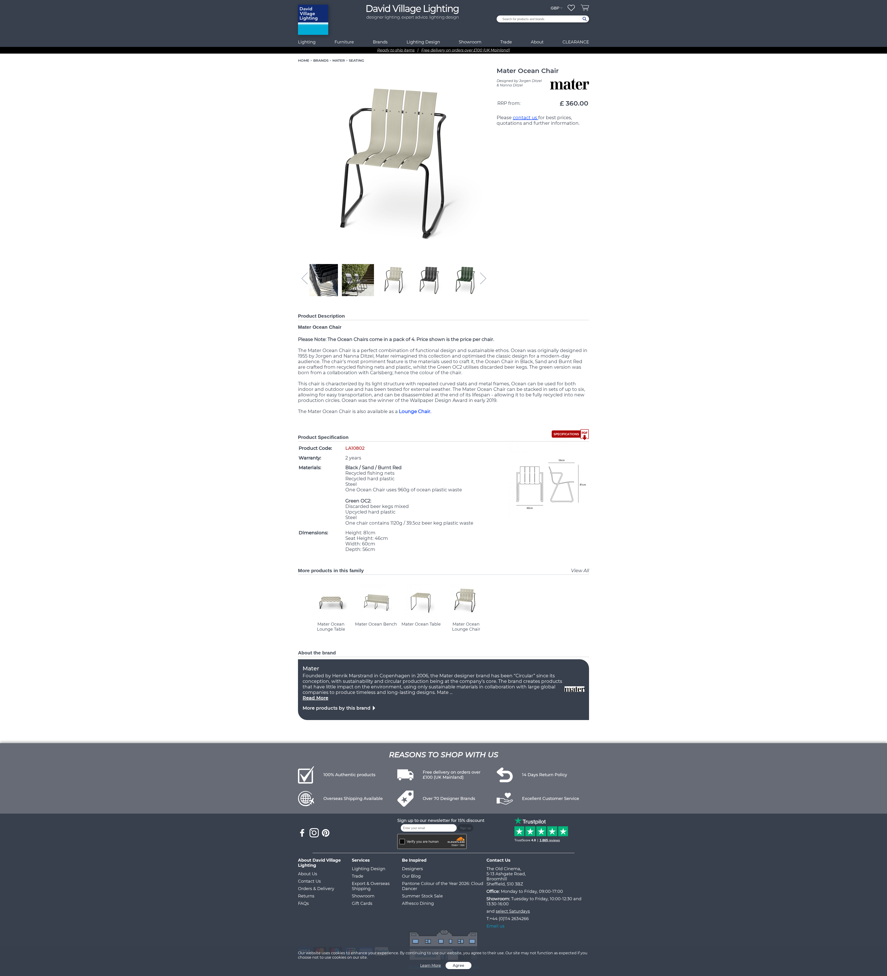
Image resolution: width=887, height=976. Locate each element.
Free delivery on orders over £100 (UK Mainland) (465, 50)
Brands (380, 42)
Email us (495, 926)
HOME (303, 60)
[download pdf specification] (570, 434)
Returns (306, 896)
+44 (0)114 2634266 (509, 918)
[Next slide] (483, 278)
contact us (525, 117)
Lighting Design (368, 868)
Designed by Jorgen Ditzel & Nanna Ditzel (519, 83)
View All (580, 570)
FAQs (303, 903)
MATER (338, 60)
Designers (412, 868)
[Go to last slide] (304, 278)
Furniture (344, 42)
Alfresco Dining (418, 903)
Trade (357, 876)
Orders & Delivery (316, 888)
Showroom (470, 42)
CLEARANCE (575, 42)
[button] (322, 280)
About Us (307, 873)
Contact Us (309, 881)
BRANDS (320, 60)
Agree (458, 965)
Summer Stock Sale (422, 896)
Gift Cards (362, 903)
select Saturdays (513, 911)
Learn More (430, 965)
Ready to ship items (396, 50)
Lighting (307, 42)
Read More (315, 698)
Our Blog (411, 876)
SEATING (356, 60)
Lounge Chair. (415, 411)
